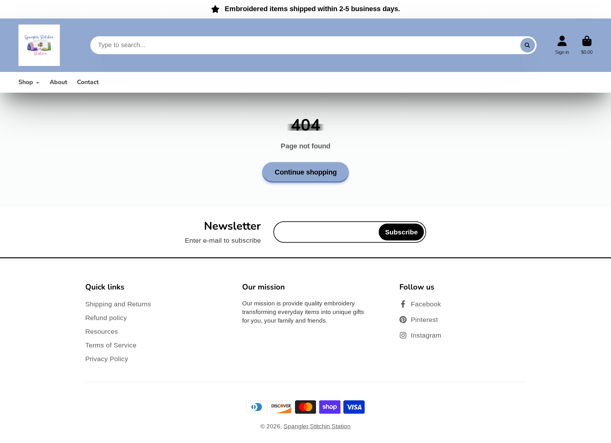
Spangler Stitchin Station (317, 426)
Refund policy (106, 317)
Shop (25, 82)
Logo (39, 45)
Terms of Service (111, 345)
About (58, 82)
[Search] (527, 45)
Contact (88, 82)
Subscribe (401, 232)
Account (562, 45)
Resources (101, 331)
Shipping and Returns (118, 304)
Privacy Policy (106, 358)
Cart (587, 45)
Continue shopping (306, 172)
